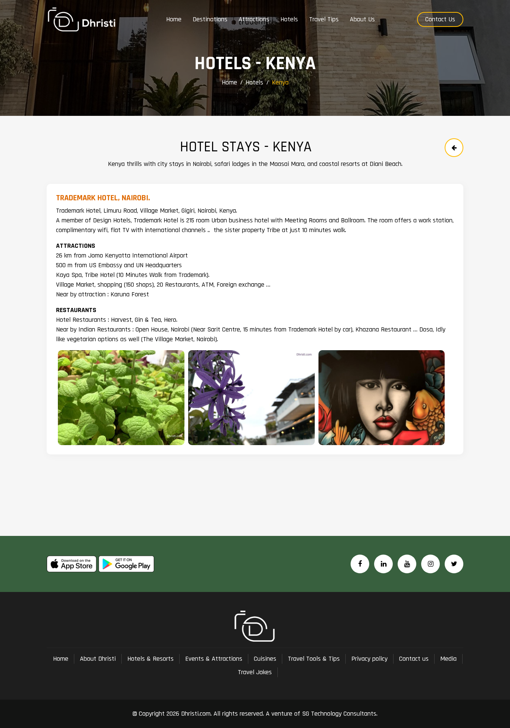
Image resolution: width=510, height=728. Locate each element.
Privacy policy (369, 658)
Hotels (254, 82)
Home (229, 82)
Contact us (414, 658)
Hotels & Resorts (150, 658)
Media (448, 658)
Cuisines (265, 658)
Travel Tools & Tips (314, 658)
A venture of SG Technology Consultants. (320, 713)
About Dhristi (98, 658)
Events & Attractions (213, 658)
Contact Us (440, 19)
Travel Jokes (255, 672)
